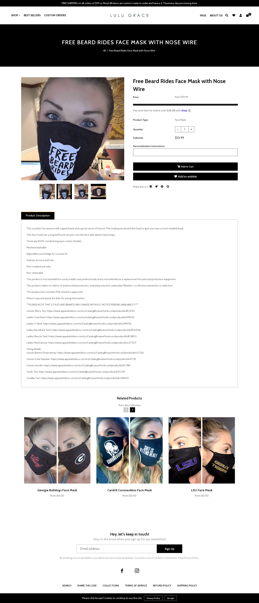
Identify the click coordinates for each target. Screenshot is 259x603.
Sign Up (169, 548)
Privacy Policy (153, 598)
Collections (111, 585)
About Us (216, 15)
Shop (15, 15)
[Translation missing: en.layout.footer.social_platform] (122, 570)
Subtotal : (138, 137)
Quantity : (138, 129)
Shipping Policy (187, 585)
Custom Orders (55, 15)
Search (66, 585)
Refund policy (162, 585)
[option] (72, 128)
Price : (136, 97)
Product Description (38, 215)
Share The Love (87, 585)
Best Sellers (32, 15)
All (104, 50)
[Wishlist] (233, 15)
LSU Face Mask (201, 490)
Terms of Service (136, 585)
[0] (247, 15)
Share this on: (140, 186)
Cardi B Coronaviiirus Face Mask (129, 490)
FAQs (203, 15)
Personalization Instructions (149, 146)
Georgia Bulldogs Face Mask (57, 490)
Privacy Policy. (191, 557)
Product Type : (141, 119)
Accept (170, 598)
